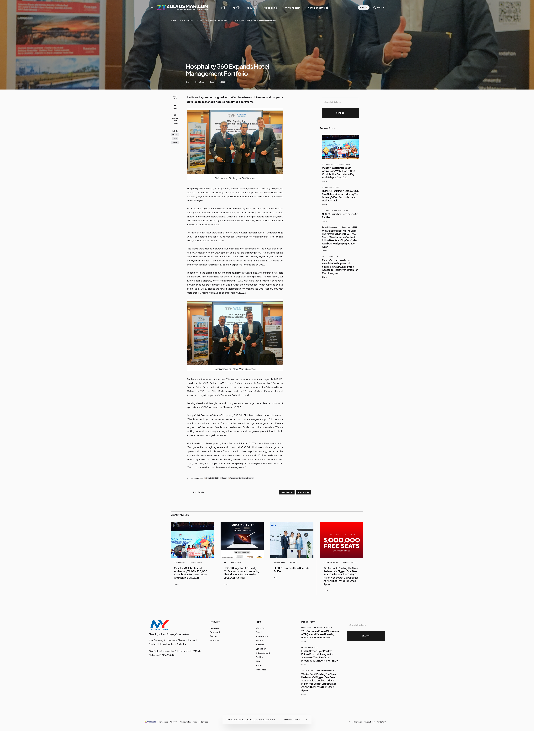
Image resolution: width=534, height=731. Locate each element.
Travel (199, 20)
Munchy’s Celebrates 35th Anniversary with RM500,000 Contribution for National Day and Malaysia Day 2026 (338, 172)
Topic (236, 8)
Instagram (215, 628)
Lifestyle (260, 628)
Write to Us (270, 8)
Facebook (215, 632)
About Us (252, 8)
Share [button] (188, 82)
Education (261, 648)
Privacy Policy (293, 8)
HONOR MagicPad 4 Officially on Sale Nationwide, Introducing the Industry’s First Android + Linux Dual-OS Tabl (340, 195)
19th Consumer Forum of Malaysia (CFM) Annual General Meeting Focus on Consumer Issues (320, 634)
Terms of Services (318, 8)
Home (222, 8)
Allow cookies (292, 719)
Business (260, 644)
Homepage (163, 722)
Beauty (259, 640)
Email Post (198, 478)
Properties (261, 669)
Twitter (213, 636)
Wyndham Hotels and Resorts (218, 20)
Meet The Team (355, 722)
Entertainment (263, 653)
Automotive (262, 636)
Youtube (214, 640)
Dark (362, 8)
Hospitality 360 (186, 20)
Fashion (259, 657)
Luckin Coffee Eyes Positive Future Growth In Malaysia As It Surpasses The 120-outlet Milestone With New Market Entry (319, 655)
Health (259, 665)
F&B (258, 661)
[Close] (306, 719)
